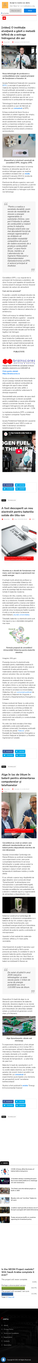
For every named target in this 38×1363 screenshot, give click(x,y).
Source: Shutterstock (10, 562)
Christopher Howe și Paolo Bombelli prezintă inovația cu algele (18, 830)
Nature (21, 731)
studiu (27, 173)
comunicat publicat (24, 692)
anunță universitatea (21, 615)
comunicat (19, 1074)
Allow (32, 10)
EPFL (5, 85)
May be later (20, 10)
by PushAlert (6, 12)
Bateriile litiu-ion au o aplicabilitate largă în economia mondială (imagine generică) (18, 558)
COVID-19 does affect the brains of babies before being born (22, 1170)
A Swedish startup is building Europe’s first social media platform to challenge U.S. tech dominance (24, 1181)
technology (12, 500)
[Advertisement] (19, 1142)
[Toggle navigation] (4, 18)
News (5, 1163)
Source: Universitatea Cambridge (14, 834)
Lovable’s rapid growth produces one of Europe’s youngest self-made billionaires (24, 1209)
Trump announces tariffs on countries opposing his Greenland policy (23, 1218)
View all (11, 1297)
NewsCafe (7, 42)
